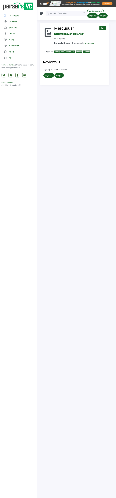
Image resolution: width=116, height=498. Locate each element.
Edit (103, 28)
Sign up (92, 15)
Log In (103, 15)
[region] (18, 249)
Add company (95, 11)
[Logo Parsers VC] (18, 6)
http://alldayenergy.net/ (69, 33)
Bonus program (7, 82)
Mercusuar (89, 43)
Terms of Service (8, 65)
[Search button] (84, 13)
